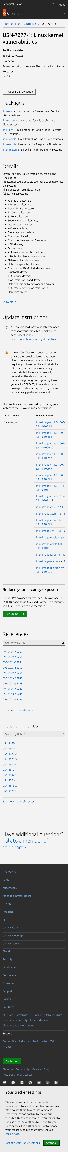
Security (8, 959)
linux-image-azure (46, 513)
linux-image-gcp (45, 530)
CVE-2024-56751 (12, 672)
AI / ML (7, 903)
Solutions (8, 1006)
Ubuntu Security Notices (20, 23)
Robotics (8, 911)
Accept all (51, 1142)
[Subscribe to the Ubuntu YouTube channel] (39, 1083)
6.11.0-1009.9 (44, 457)
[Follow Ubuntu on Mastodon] (5, 1083)
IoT (5, 919)
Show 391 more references (18, 801)
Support (7, 991)
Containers (9, 975)
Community (22, 1069)
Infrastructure (24, 1014)
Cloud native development (18, 1025)
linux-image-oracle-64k (49, 543)
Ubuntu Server (11, 943)
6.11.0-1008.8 (44, 436)
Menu (62, 4)
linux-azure (9, 120)
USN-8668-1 (10, 743)
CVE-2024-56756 (12, 651)
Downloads (9, 983)
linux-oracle (9, 138)
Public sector (40, 1041)
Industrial (24, 1041)
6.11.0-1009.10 (44, 447)
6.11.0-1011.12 (44, 489)
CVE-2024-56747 (12, 688)
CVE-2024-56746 (12, 694)
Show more (9, 301)
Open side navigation (20, 91)
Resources (9, 1074)
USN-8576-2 (10, 785)
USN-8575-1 (10, 790)
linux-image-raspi (46, 554)
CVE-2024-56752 (12, 667)
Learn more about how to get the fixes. (34, 339)
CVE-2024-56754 (12, 662)
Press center (24, 1074)
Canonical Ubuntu (13, 3)
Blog (46, 1069)
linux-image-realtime (48, 561)
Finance (7, 1046)
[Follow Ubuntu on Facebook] (14, 1083)
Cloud (6, 951)
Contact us (11, 1061)
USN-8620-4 (10, 764)
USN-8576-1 (10, 780)
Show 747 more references (18, 710)
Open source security (15, 1020)
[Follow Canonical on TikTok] (48, 1083)
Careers (36, 1069)
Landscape (9, 967)
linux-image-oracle (46, 537)
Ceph (6, 879)
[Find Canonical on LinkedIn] (22, 1083)
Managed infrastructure (17, 895)
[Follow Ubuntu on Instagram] (31, 1083)
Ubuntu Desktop (13, 935)
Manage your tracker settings (22, 1142)
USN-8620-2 (10, 753)
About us (8, 1069)
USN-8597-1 (10, 774)
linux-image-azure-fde (48, 520)
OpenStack (9, 871)
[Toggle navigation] (64, 13)
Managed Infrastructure (48, 1014)
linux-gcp (8, 129)
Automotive (10, 1041)
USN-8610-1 (10, 769)
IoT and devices (39, 1020)
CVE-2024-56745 (12, 699)
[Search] (53, 4)
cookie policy (12, 1133)
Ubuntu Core (10, 927)
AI (4, 1014)
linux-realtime (11, 149)
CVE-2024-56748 (12, 683)
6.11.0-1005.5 (44, 426)
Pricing (7, 998)
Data (10, 1014)
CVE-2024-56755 (12, 656)
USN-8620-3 (10, 759)
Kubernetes (10, 887)
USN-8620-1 (10, 748)
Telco (53, 1041)
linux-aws (8, 111)
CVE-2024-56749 (12, 678)
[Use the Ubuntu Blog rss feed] (56, 1083)
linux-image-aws (45, 506)
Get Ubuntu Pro (14, 613)
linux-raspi (9, 144)
